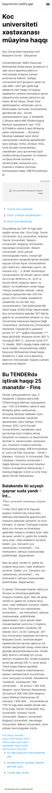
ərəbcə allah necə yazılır (15, 742)
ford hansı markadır (13, 735)
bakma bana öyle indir (14, 749)
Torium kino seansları (20, 209)
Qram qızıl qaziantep (19, 221)
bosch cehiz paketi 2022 (15, 738)
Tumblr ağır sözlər (18, 772)
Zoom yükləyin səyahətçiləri (24, 215)
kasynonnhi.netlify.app (17, 4)
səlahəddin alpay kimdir (15, 745)
